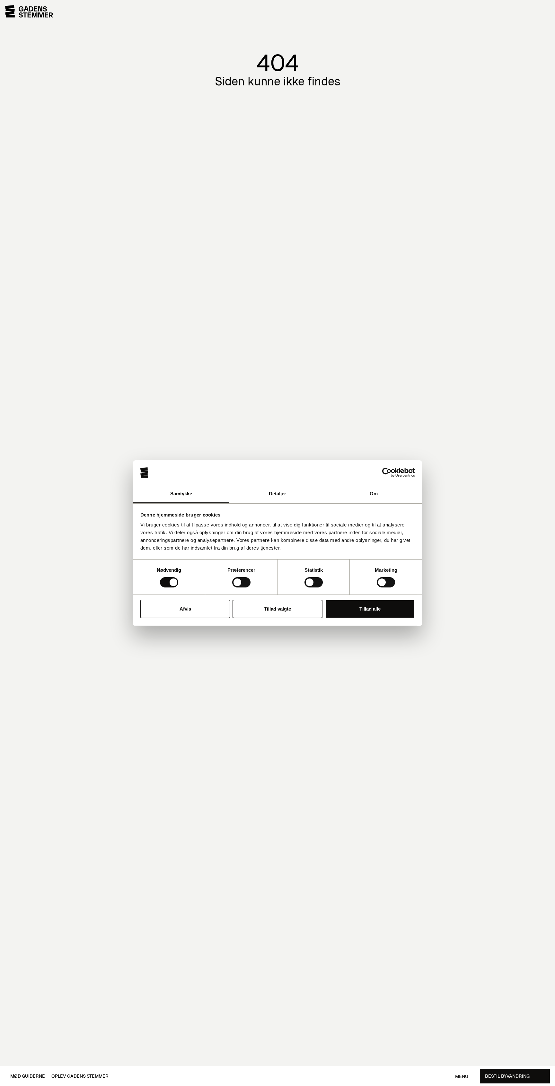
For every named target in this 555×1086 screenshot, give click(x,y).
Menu (461, 1076)
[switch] (241, 582)
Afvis (185, 609)
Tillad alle (370, 609)
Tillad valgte (277, 609)
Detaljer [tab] (277, 493)
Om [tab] (374, 493)
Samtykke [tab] (181, 493)
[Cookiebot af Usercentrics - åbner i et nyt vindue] (387, 472)
